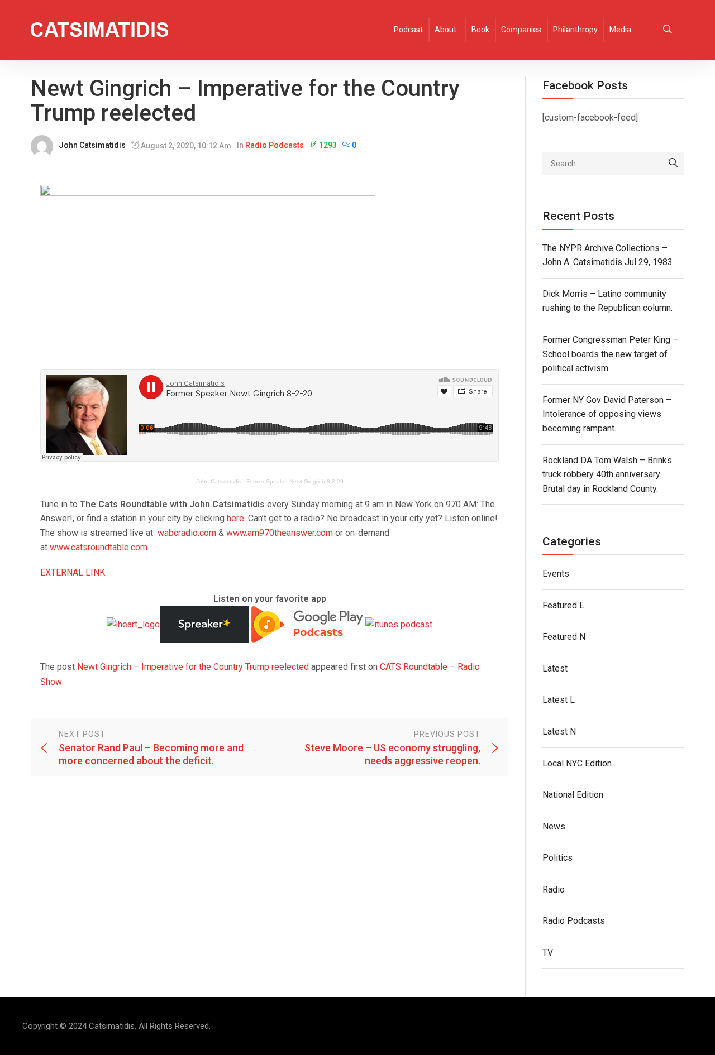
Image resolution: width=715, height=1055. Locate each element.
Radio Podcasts (274, 145)
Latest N (559, 731)
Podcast (408, 29)
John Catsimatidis (92, 145)
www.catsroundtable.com (98, 547)
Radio (553, 889)
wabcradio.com (187, 533)
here (235, 518)
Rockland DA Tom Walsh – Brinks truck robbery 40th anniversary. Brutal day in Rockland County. (607, 474)
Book (480, 29)
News (553, 826)
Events (555, 573)
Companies (521, 29)
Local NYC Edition (577, 763)
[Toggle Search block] (667, 30)
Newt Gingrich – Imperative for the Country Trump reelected (193, 666)
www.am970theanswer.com (279, 533)
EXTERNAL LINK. (73, 572)
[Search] (673, 163)
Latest (555, 668)
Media (620, 29)
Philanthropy (575, 29)
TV (547, 952)
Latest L (558, 699)
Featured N (563, 636)
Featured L (563, 605)
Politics (557, 857)
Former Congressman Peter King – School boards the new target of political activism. (610, 353)
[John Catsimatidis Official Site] (99, 29)
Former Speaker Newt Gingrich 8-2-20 (295, 481)
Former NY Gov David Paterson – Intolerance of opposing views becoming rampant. (606, 414)
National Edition (572, 794)
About (445, 29)
